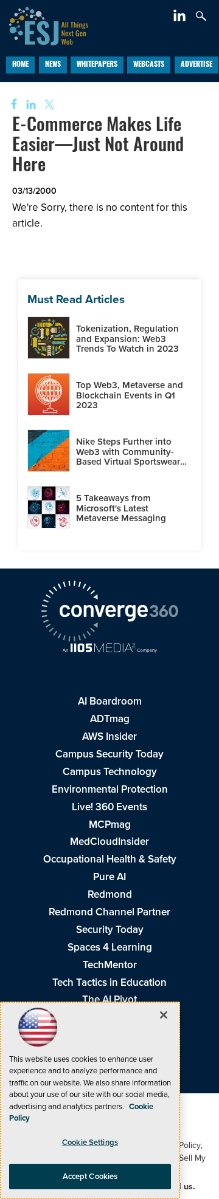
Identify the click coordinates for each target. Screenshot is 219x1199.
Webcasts (148, 65)
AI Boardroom (110, 701)
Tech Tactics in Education (109, 982)
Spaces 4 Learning (110, 947)
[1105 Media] (109, 649)
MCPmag (110, 824)
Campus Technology (110, 771)
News (53, 65)
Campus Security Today (109, 754)
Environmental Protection (110, 789)
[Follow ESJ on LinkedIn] (181, 18)
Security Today (110, 929)
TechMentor (110, 964)
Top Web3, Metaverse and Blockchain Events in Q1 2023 (129, 395)
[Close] (163, 1015)
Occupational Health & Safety (109, 859)
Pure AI (109, 876)
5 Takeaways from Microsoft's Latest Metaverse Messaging (121, 508)
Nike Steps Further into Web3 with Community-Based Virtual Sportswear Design (128, 457)
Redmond (110, 894)
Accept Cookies (90, 1176)
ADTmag (110, 718)
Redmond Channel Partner (109, 912)
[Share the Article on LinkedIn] (29, 104)
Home (20, 65)
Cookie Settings (90, 1142)
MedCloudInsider (109, 841)
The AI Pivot (109, 999)
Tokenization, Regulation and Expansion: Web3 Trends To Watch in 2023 (127, 338)
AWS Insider (109, 736)
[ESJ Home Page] (44, 24)
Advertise (196, 65)
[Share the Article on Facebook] (10, 104)
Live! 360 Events (109, 807)
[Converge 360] (109, 613)
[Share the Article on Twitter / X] (48, 104)
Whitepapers (97, 65)
